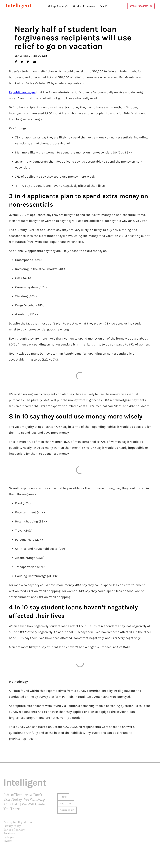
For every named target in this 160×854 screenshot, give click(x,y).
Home (63, 797)
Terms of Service (14, 830)
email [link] (34, 61)
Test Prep (105, 6)
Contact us (67, 810)
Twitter (7, 841)
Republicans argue (22, 92)
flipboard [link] (28, 61)
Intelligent (18, 6)
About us (66, 803)
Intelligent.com (22, 822)
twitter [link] (22, 61)
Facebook (9, 834)
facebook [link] (16, 61)
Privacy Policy (12, 826)
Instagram (9, 837)
